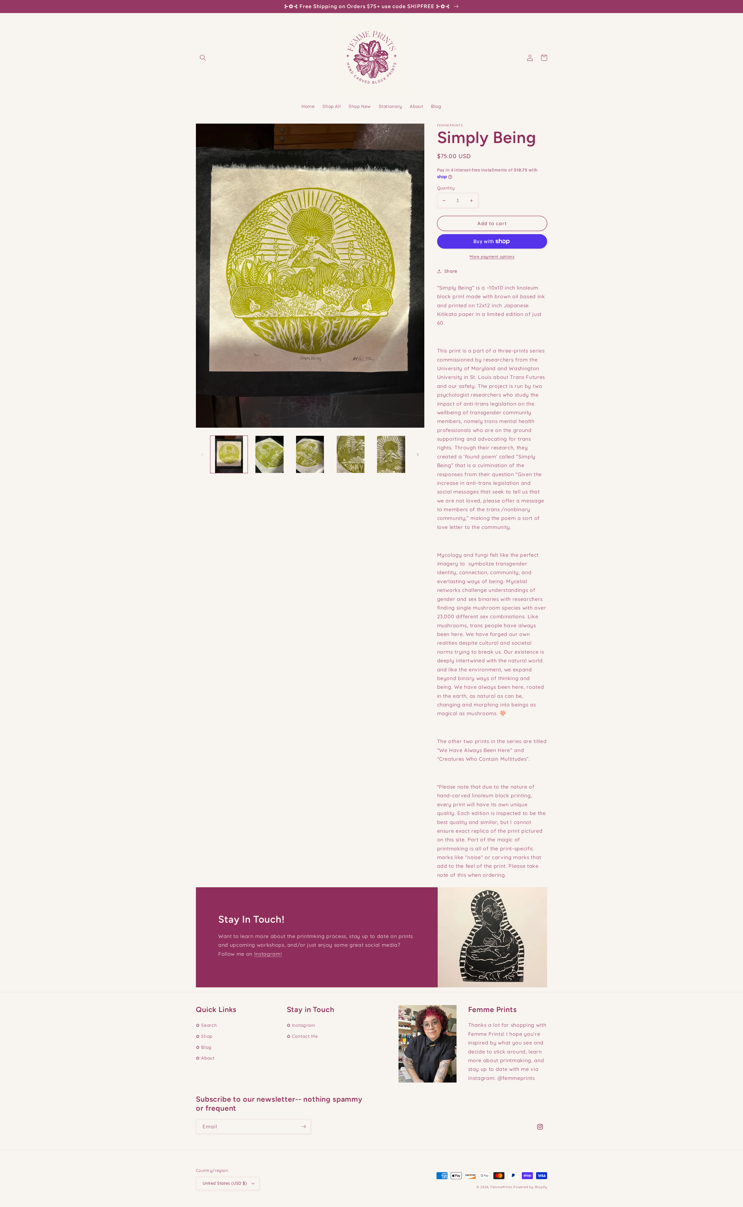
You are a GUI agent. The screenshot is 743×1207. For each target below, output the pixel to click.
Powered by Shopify (530, 1187)
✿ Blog (204, 1047)
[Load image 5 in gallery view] (391, 454)
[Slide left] (202, 454)
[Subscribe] (304, 1126)
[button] (203, 58)
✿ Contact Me (302, 1036)
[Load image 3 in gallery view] (310, 454)
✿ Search (206, 1025)
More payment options (492, 256)
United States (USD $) (225, 1183)
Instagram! (268, 954)
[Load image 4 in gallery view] (350, 454)
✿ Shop (204, 1036)
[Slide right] (418, 454)
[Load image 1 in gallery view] (229, 454)
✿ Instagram (301, 1025)
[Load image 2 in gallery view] (269, 454)
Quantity (446, 188)
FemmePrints (501, 1187)
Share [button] (450, 271)
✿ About (205, 1058)
